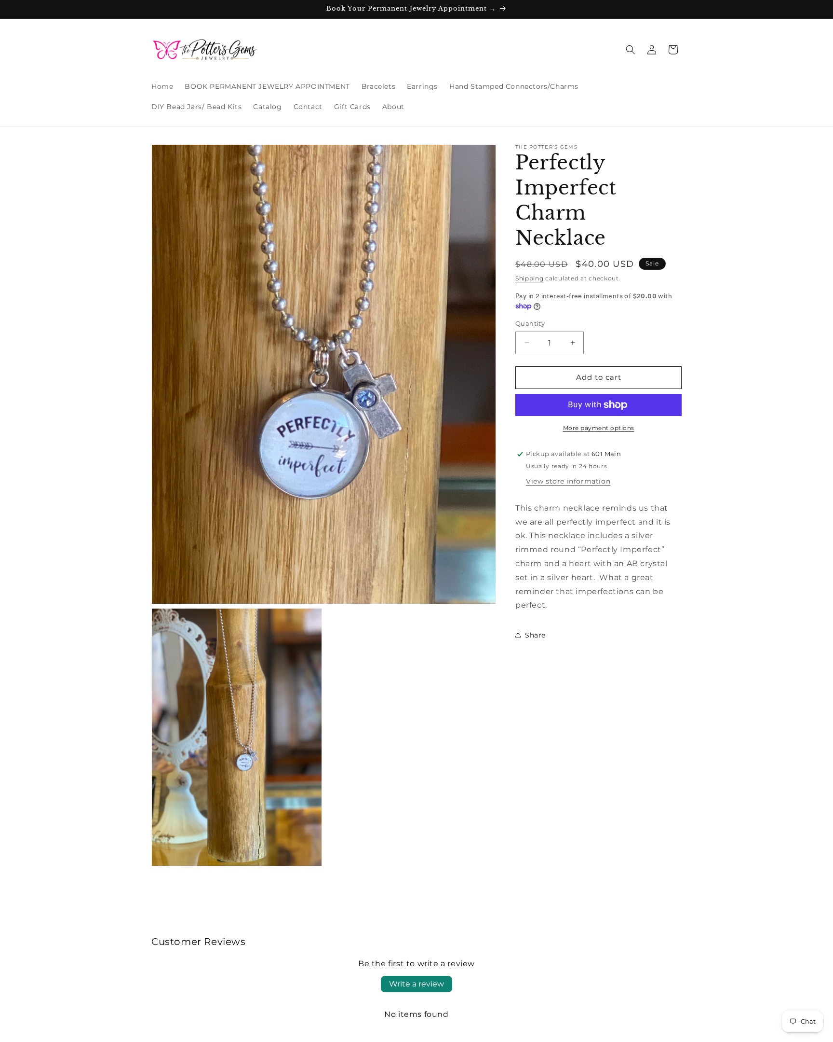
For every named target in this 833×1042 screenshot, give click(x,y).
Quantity (530, 323)
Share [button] (535, 635)
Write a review (416, 983)
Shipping (529, 278)
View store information (568, 481)
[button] (630, 49)
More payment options (598, 427)
